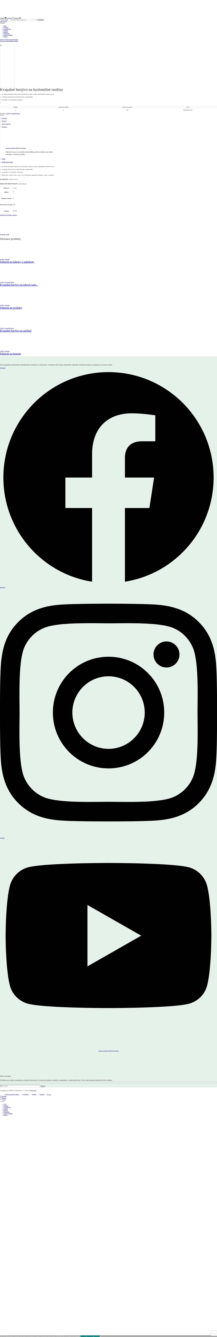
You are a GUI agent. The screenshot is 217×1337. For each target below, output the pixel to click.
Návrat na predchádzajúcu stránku (9, 41)
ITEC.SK (33, 1090)
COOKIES (26, 1094)
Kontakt (5, 32)
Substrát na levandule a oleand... (8, 215)
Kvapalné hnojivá (13, 39)
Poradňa (5, 30)
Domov (2, 39)
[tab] (3, 159)
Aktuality (5, 27)
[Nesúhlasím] (100, 1336)
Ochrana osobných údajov (12, 1094)
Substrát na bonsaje (10, 353)
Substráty (7, 259)
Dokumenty (6, 33)
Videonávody (3, 21)
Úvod (4, 26)
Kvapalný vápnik (4, 234)
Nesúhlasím (90, 1336)
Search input (15, 20)
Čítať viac (96, 1336)
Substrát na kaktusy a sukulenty (17, 261)
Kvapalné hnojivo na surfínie (16, 330)
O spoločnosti (7, 29)
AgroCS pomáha (7, 35)
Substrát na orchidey (11, 307)
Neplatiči (42, 1094)
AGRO (6, 39)
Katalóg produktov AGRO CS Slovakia (16, 148)
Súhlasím (83, 1336)
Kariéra (5, 36)
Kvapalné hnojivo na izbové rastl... (19, 284)
